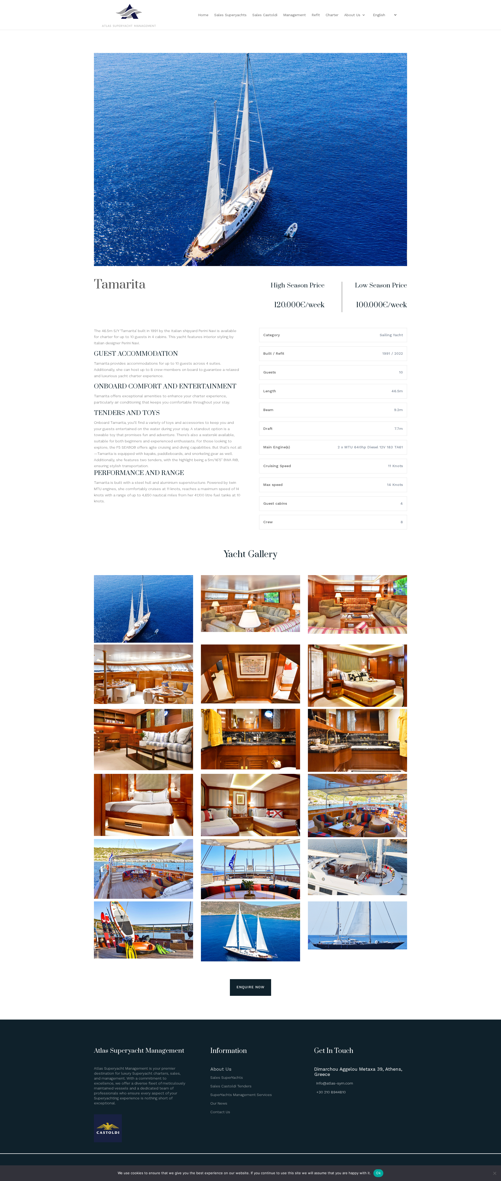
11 (257, 255)
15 (275, 255)
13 (266, 255)
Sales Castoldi (264, 15)
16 (279, 255)
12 (262, 255)
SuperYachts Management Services (241, 1095)
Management (294, 15)
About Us (352, 15)
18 (288, 255)
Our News (218, 1103)
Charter (332, 15)
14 (270, 255)
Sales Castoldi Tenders (231, 1086)
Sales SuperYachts (226, 1077)
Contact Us (220, 1112)
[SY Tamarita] (250, 265)
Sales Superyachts (230, 15)
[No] (494, 1173)
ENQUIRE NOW (250, 987)
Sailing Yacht (391, 335)
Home (203, 15)
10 (253, 255)
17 (284, 255)
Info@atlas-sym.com (334, 1083)
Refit (316, 15)
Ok (378, 1173)
